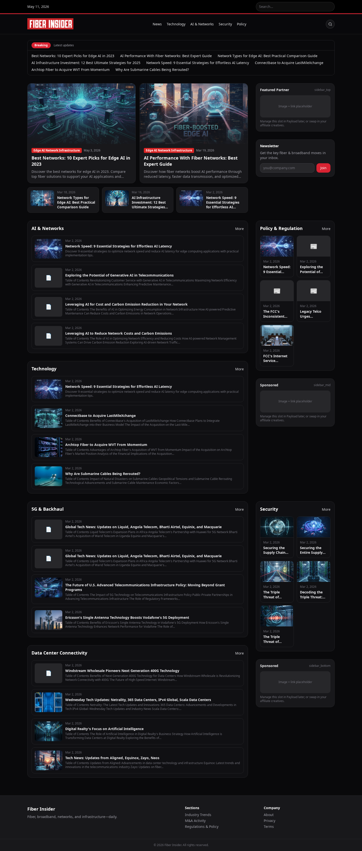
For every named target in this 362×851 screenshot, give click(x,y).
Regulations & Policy (201, 826)
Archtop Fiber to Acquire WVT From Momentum (71, 69)
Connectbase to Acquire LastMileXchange (289, 62)
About (269, 814)
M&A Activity (195, 820)
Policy (241, 24)
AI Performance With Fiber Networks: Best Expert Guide (166, 55)
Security (225, 24)
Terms (269, 826)
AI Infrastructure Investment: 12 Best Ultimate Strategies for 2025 (86, 62)
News (157, 24)
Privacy (269, 820)
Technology (176, 24)
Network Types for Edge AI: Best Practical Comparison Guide (267, 55)
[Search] (330, 24)
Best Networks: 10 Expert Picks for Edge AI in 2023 (73, 55)
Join (323, 167)
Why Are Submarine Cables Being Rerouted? (152, 69)
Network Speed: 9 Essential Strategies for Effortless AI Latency (197, 62)
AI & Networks (202, 24)
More (239, 228)
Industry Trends (198, 814)
